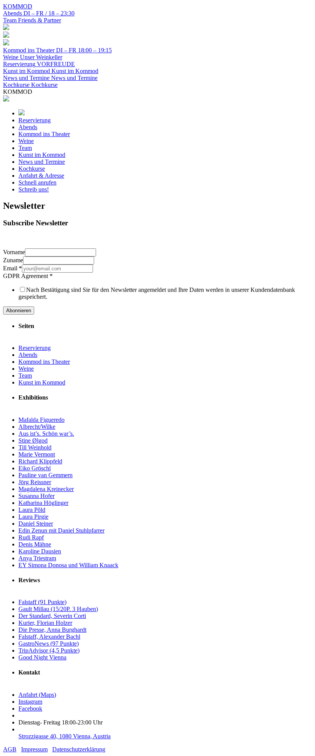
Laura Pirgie (33, 516)
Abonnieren (18, 310)
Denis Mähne (34, 544)
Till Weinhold (34, 447)
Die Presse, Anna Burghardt (52, 629)
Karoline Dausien (39, 551)
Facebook (30, 708)
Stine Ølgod (33, 440)
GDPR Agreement (28, 276)
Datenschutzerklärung (78, 749)
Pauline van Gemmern (45, 475)
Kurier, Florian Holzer (45, 622)
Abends (27, 354)
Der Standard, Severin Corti (52, 616)
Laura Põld (31, 509)
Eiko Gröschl (34, 468)
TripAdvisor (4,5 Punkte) (49, 650)
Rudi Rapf (31, 537)
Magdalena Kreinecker (46, 489)
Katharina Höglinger (43, 503)
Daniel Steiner (35, 523)
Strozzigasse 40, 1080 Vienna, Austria (64, 736)
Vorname (14, 252)
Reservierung (34, 348)
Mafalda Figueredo (41, 419)
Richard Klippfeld (40, 461)
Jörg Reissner (34, 482)
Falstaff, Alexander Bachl (49, 636)
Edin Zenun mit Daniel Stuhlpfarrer (61, 530)
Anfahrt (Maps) (37, 694)
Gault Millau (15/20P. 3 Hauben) (58, 609)
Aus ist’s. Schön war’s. (46, 433)
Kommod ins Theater (44, 361)
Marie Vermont (36, 454)
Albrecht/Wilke (36, 426)
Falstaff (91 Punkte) (42, 602)
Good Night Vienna (42, 657)
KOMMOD (17, 6)
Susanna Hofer (36, 496)
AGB (10, 749)
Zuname (13, 260)
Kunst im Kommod (41, 382)
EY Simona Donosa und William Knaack (68, 565)
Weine (26, 368)
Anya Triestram (37, 558)
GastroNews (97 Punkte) (48, 643)
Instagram (30, 701)
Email (12, 268)
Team (25, 375)
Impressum (34, 749)
